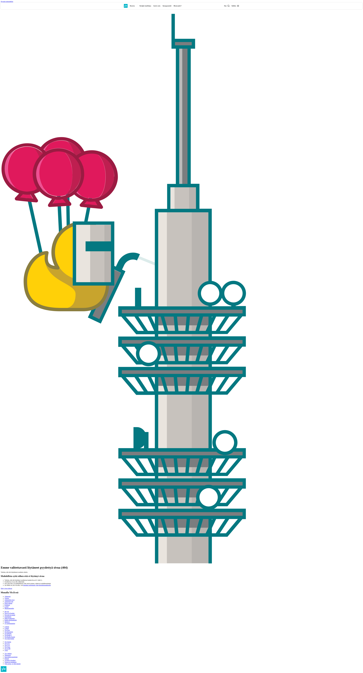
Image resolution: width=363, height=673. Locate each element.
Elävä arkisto (8, 603)
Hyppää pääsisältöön (7, 1)
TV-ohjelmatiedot (10, 623)
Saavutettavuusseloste (11, 657)
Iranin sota (156, 6)
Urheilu (7, 627)
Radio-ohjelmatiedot (11, 620)
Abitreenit (7, 596)
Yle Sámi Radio (9, 638)
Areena (7, 598)
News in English (9, 613)
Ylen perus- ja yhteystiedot (13, 664)
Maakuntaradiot (9, 608)
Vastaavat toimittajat (10, 662)
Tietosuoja (8, 655)
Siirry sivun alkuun (6, 588)
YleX (6, 650)
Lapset (7, 606)
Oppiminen (8, 617)
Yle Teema (8, 642)
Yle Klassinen (9, 632)
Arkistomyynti (9, 601)
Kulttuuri (7, 605)
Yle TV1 (7, 643)
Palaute (7, 658)
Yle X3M (7, 648)
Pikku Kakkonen (10, 618)
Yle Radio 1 (8, 635)
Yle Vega (7, 647)
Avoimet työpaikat (10, 660)
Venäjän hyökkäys (145, 6)
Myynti (7, 611)
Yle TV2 (7, 645)
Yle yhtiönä (8, 653)
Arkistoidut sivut (9, 600)
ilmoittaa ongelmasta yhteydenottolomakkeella (37, 585)
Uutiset (7, 628)
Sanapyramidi (167, 6)
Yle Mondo (8, 633)
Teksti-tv (7, 622)
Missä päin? (178, 6)
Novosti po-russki (10, 615)
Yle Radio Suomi (10, 637)
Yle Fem (7, 630)
